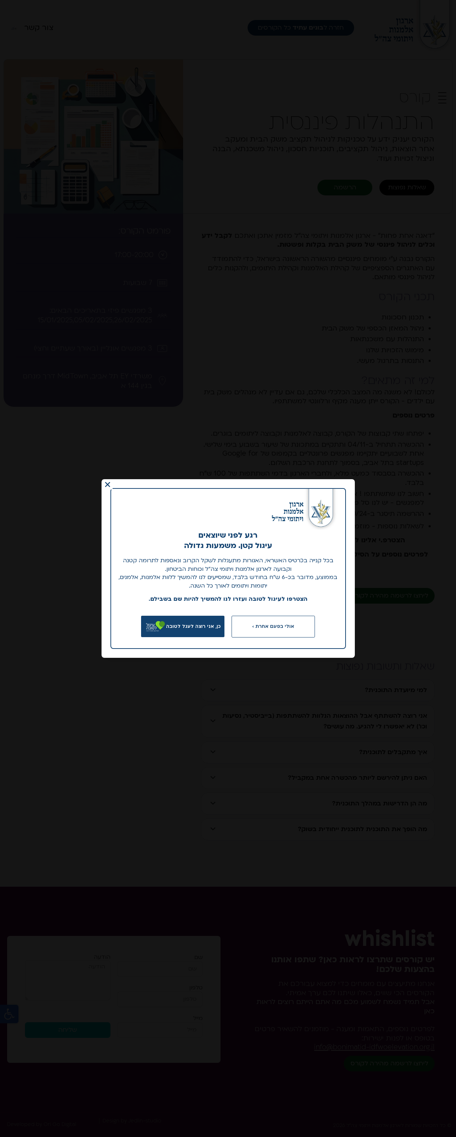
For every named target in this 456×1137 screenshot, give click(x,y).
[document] (228, 568)
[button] (107, 484)
